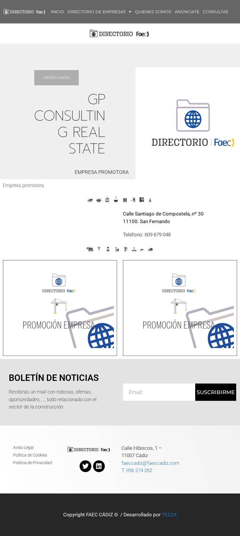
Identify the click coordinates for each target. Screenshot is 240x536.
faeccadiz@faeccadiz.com (150, 463)
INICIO (57, 11)
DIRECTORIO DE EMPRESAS (97, 11)
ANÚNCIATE (187, 11)
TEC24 (169, 515)
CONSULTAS (215, 11)
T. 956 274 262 (136, 470)
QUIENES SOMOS (153, 11)
